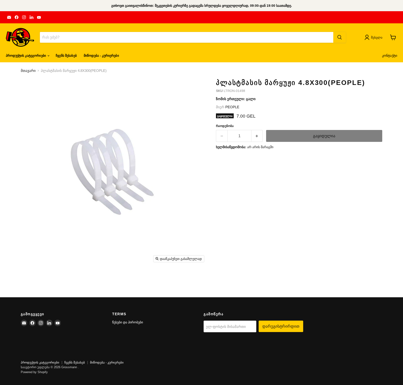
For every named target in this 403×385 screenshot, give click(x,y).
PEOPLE (232, 107)
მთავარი (28, 71)
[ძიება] (339, 37)
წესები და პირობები (127, 322)
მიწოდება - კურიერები (101, 55)
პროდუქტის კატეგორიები (26, 55)
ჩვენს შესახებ (66, 55)
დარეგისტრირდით (280, 326)
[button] (374, 37)
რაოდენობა (225, 126)
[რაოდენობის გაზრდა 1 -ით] (257, 136)
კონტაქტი (389, 55)
